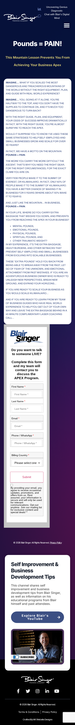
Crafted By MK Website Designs (37, 719)
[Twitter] (28, 691)
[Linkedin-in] (47, 691)
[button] (66, 25)
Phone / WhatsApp (23, 435)
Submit (26, 477)
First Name (18, 386)
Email (15, 418)
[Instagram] (37, 691)
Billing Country (20, 455)
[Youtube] (56, 691)
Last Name (18, 401)
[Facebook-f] (18, 691)
